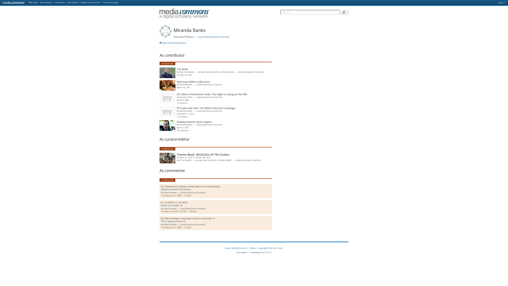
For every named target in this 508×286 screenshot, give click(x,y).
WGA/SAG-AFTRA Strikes (212, 155)
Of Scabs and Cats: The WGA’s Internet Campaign (206, 108)
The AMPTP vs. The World (175, 202)
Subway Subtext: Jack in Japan (194, 121)
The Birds (182, 69)
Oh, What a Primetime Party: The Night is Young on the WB (212, 94)
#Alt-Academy (46, 2)
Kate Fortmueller (187, 72)
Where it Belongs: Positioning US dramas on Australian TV (189, 218)
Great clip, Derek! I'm (172, 205)
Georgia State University (209, 72)
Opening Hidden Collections (193, 81)
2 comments (182, 103)
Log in (500, 2)
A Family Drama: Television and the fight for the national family (191, 186)
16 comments (183, 130)
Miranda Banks (227, 72)
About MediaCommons (236, 248)
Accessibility (241, 252)
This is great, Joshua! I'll (173, 221)
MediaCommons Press (90, 2)
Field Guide (33, 2)
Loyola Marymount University (213, 36)
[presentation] (167, 73)
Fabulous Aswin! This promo (176, 189)
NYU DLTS (265, 252)
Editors (253, 248)
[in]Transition (72, 2)
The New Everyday (110, 2)
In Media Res (59, 2)
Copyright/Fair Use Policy (270, 248)
